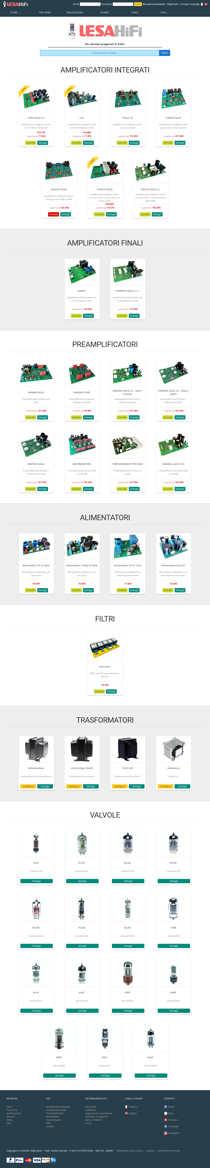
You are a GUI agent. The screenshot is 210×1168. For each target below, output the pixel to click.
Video (134, 12)
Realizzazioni (75, 12)
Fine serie (45, 12)
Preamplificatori (55, 1113)
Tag (48, 1098)
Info (164, 12)
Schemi (104, 12)
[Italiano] (202, 4)
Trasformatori (53, 1119)
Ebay (170, 1113)
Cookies (150, 1150)
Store (14, 12)
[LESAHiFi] (105, 31)
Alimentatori (53, 1116)
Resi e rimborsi (93, 1119)
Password (107, 4)
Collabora (90, 1110)
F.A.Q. (88, 1123)
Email (76, 4)
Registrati (172, 4)
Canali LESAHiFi (134, 1098)
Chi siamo (90, 1106)
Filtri (48, 1123)
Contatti (169, 1098)
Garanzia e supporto (96, 1116)
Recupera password (154, 4)
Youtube (172, 1119)
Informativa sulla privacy (129, 1150)
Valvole (50, 1126)
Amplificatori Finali (56, 1110)
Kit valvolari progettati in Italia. (105, 44)
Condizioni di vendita (168, 1150)
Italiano (133, 1106)
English (133, 1113)
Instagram (173, 1133)
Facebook (173, 1126)
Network (12, 1098)
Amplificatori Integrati (58, 1106)
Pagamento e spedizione (98, 1113)
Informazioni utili (96, 1098)
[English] (206, 4)
